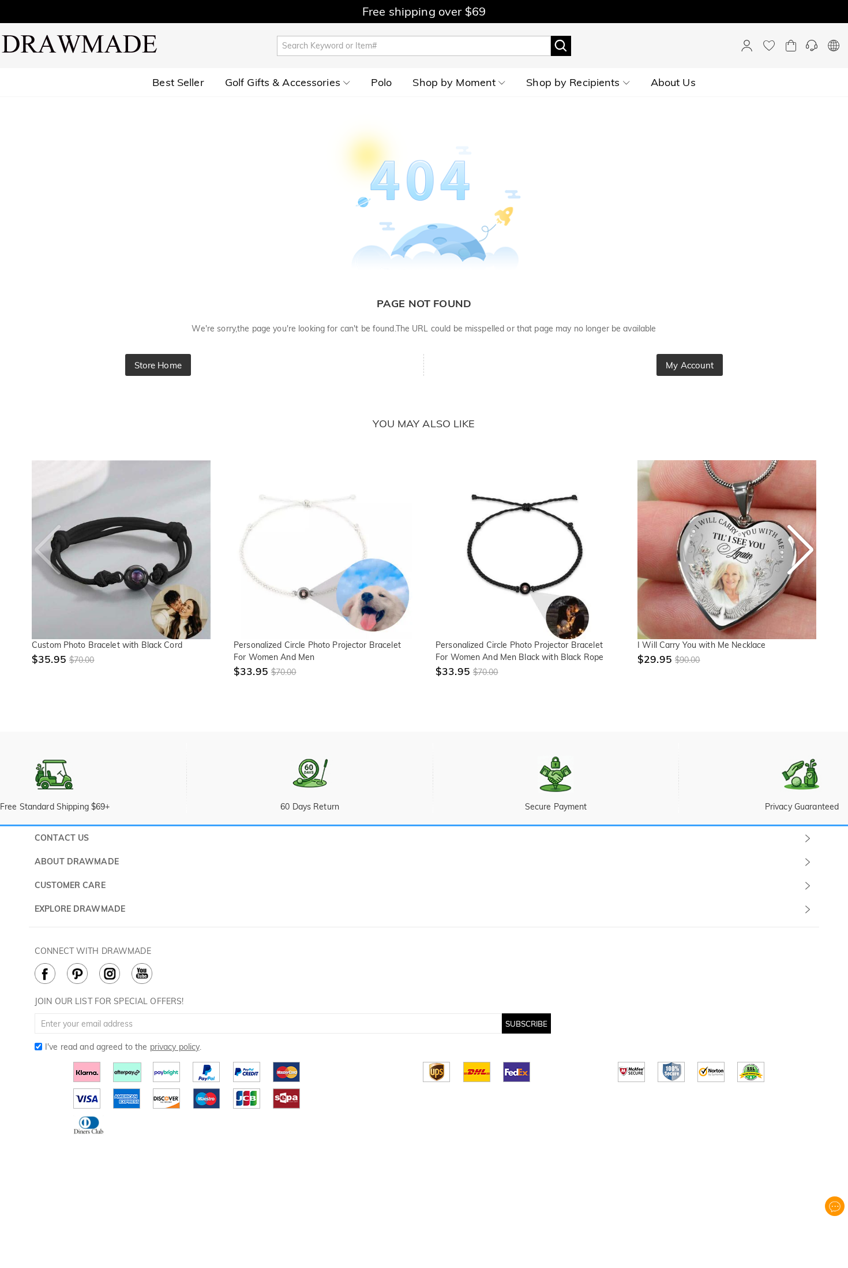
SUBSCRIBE (526, 1023)
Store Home (158, 365)
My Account (690, 365)
